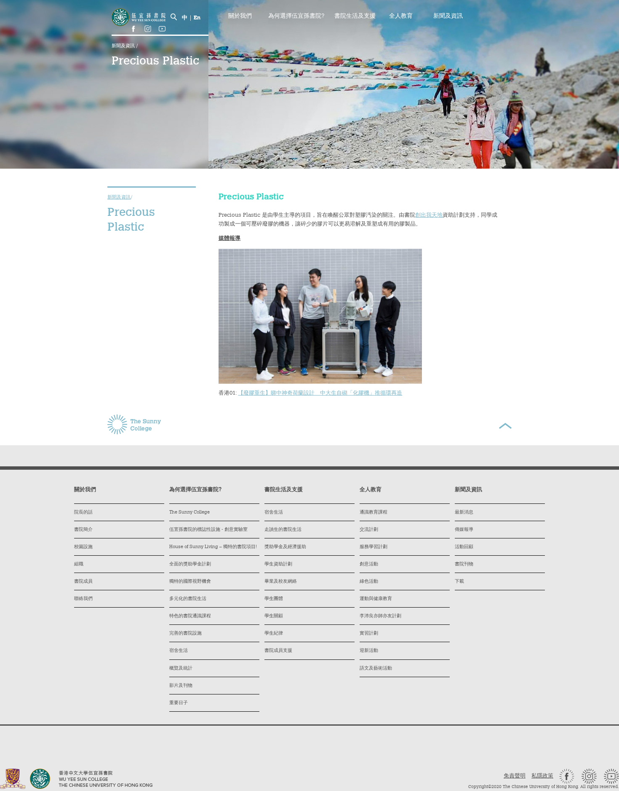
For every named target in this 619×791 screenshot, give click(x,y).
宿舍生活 (178, 650)
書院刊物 (464, 564)
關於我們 (240, 16)
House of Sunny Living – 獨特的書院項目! (213, 547)
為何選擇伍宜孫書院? (296, 16)
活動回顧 (464, 547)
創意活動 (369, 564)
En (197, 18)
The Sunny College (189, 512)
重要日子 (178, 703)
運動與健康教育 (376, 599)
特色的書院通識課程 (190, 616)
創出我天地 (429, 215)
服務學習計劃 (373, 547)
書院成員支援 (278, 650)
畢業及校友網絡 (280, 581)
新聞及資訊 (124, 46)
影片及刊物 (180, 685)
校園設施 (83, 547)
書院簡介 (83, 529)
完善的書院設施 (185, 633)
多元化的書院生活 (187, 599)
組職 (78, 564)
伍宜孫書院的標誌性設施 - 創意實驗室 (208, 529)
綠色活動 (369, 581)
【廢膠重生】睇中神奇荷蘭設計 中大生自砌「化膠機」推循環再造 (320, 393)
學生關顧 (273, 616)
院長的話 (83, 512)
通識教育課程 (373, 512)
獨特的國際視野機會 (190, 581)
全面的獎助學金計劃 (190, 564)
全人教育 (401, 16)
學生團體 (273, 599)
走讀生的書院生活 (282, 529)
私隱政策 (542, 776)
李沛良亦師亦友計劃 (380, 616)
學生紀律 (273, 633)
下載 (459, 581)
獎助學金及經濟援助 (285, 547)
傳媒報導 (464, 529)
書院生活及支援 (355, 16)
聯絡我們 (83, 599)
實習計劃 (369, 633)
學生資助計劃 (278, 564)
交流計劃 (369, 529)
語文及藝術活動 (376, 668)
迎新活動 (369, 650)
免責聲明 (515, 776)
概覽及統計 (180, 668)
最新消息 (464, 512)
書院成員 (83, 581)
